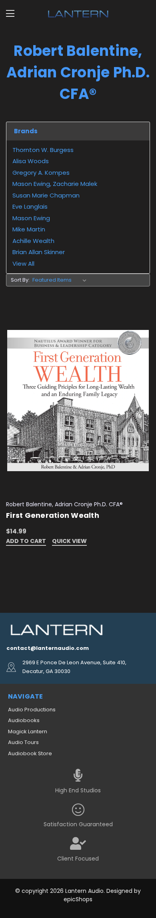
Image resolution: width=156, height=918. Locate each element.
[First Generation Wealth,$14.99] (78, 400)
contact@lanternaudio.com (47, 648)
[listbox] (61, 280)
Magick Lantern (27, 731)
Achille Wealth (33, 241)
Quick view (69, 541)
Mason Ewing (31, 218)
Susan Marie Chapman (46, 195)
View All (23, 263)
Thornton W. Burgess (43, 150)
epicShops (78, 899)
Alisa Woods (30, 161)
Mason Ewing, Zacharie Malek (54, 184)
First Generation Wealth (52, 515)
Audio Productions (32, 709)
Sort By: (20, 280)
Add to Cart (26, 541)
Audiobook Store (30, 753)
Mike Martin (28, 229)
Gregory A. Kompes (41, 172)
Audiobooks (24, 720)
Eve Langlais (30, 206)
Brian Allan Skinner (38, 252)
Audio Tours (23, 742)
